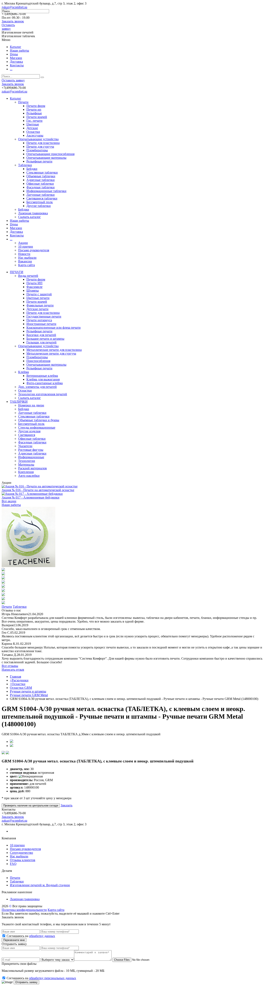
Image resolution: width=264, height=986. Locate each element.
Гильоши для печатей (41, 342)
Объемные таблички (40, 176)
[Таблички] (3, 570)
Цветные (32, 124)
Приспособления (38, 361)
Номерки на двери (31, 405)
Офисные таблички (40, 183)
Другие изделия (29, 431)
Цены (14, 54)
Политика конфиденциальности (24, 910)
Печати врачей (36, 117)
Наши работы (19, 50)
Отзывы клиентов (22, 860)
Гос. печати (34, 120)
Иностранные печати (41, 324)
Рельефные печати (39, 161)
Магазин (16, 58)
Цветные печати (38, 298)
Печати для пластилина (43, 143)
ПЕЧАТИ (16, 272)
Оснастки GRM (21, 687)
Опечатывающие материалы (46, 157)
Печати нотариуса (39, 320)
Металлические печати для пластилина (54, 349)
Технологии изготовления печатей (42, 394)
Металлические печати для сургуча (51, 353)
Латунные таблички (40, 194)
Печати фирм (35, 106)
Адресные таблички (40, 180)
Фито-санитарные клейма (44, 383)
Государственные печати (43, 316)
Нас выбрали (27, 257)
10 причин (25, 246)
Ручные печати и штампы (28, 691)
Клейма (23, 372)
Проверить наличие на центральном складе (30, 805)
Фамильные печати (40, 305)
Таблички (25, 165)
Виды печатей (28, 275)
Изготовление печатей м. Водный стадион (40, 885)
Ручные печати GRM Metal (29, 695)
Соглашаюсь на (31, 936)
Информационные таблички (46, 191)
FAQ (13, 863)
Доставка (16, 61)
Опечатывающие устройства (38, 139)
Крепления (26, 472)
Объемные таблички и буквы (38, 420)
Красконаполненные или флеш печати (53, 327)
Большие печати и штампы (45, 338)
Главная (15, 676)
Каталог (15, 47)
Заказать (66, 805)
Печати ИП (34, 283)
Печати (23, 102)
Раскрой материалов (32, 468)
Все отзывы (10, 666)
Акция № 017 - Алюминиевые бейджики (30, 497)
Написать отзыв (13, 669)
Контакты (17, 65)
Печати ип (33, 109)
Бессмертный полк (39, 202)
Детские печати (37, 309)
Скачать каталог (29, 217)
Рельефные (34, 113)
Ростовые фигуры (30, 449)
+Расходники (19, 680)
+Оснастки (17, 684)
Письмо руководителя (33, 250)
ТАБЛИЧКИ (19, 401)
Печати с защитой (39, 294)
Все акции (9, 501)
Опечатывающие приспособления (50, 154)
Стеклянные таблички (42, 172)
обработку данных (42, 936)
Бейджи (31, 169)
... (11, 69)
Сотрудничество (21, 852)
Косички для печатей (41, 335)
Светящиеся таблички (41, 198)
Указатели (25, 446)
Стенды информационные (36, 427)
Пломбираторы (37, 150)
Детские (32, 128)
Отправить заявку (26, 982)
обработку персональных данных (52, 978)
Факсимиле (34, 287)
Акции (23, 243)
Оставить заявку (8, 26)
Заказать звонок (13, 21)
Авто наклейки (29, 475)
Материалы (26, 464)
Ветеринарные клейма (42, 375)
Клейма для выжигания (43, 379)
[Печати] (28, 566)
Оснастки (33, 131)
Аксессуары (34, 135)
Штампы (32, 290)
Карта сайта (26, 265)
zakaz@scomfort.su (14, 7)
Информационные (31, 457)
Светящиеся (26, 435)
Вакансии (25, 261)
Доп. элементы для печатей (37, 387)
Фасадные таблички (40, 187)
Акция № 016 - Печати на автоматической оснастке (38, 490)
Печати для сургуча (40, 146)
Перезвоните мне (14, 940)
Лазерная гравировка (33, 213)
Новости (24, 254)
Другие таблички (38, 206)
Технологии (26, 461)
